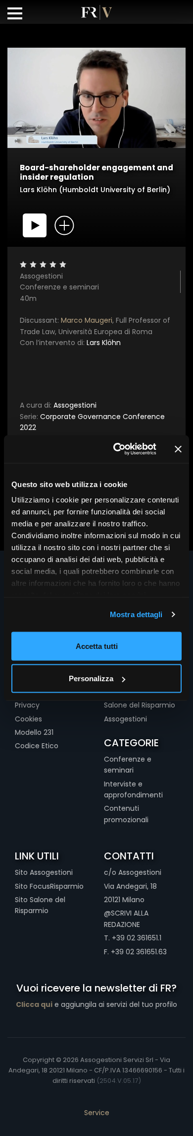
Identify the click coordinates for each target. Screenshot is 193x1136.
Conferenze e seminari (127, 764)
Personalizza (91, 678)
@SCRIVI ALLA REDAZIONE (126, 918)
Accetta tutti (97, 645)
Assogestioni (58, 405)
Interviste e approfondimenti (133, 789)
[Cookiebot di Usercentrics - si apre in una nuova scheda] (117, 449)
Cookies (28, 719)
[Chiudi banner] (178, 448)
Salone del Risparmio (139, 705)
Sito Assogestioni (44, 872)
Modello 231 (34, 732)
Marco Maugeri (86, 320)
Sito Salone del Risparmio (40, 905)
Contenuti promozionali (126, 813)
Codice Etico (36, 746)
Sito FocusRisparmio (49, 886)
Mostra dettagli (136, 614)
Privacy (27, 705)
